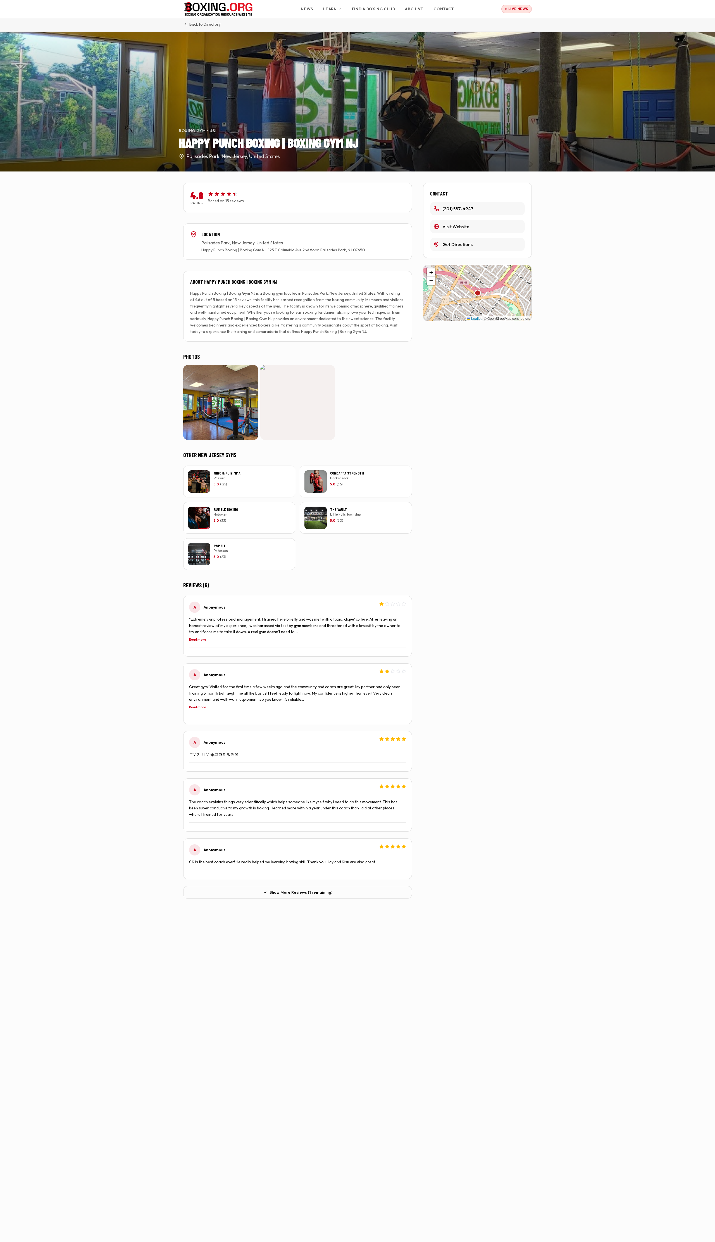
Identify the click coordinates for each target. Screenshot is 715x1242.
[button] (477, 293)
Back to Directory (205, 24)
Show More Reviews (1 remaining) (301, 892)
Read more (197, 639)
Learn (330, 8)
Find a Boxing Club (373, 8)
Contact (443, 8)
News (307, 8)
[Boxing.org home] (218, 9)
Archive (414, 8)
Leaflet (476, 318)
